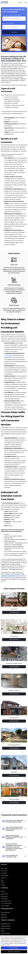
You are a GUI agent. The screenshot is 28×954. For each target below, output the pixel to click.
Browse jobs (4, 915)
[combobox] (14, 18)
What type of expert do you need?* (11, 15)
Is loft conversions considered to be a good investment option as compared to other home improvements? (12, 847)
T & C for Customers (6, 903)
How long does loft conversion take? (10, 856)
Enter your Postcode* (8, 23)
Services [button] (20, 2)
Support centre (4, 894)
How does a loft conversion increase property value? (12, 821)
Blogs (2, 880)
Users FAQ (3, 878)
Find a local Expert (5, 912)
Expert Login (4, 917)
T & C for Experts (5, 905)
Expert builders (8, 355)
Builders (3, 931)
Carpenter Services (5, 926)
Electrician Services (5, 928)
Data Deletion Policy (6, 901)
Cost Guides (4, 873)
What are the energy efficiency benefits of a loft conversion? (12, 837)
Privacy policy (4, 896)
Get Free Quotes (14, 612)
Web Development (5, 933)
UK (24, 503)
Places (2, 882)
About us (3, 891)
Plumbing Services (5, 924)
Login (25, 2)
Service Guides (4, 875)
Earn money (4, 870)
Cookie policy (4, 898)
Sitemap (3, 885)
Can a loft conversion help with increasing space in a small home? (12, 828)
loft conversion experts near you (12, 575)
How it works (4, 868)
